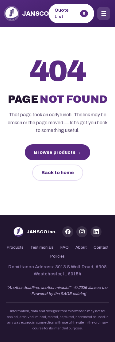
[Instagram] (81, 231)
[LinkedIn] (96, 231)
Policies (57, 256)
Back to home (57, 172)
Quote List (70, 13)
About (81, 247)
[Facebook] (67, 231)
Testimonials (42, 247)
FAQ (64, 247)
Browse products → (57, 152)
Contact (101, 247)
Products (15, 247)
